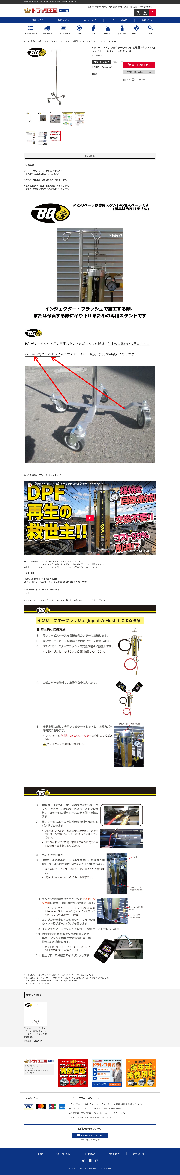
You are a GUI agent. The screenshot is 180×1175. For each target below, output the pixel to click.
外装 (93, 34)
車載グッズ (136, 34)
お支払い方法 (64, 20)
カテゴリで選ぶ (31, 34)
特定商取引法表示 (63, 1154)
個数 (94, 74)
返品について (138, 1154)
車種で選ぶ (47, 34)
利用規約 (39, 1154)
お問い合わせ (148, 20)
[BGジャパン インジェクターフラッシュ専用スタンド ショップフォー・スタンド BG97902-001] (35, 1014)
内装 (79, 34)
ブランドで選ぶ (64, 34)
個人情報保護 (90, 1154)
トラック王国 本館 (119, 20)
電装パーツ (108, 34)
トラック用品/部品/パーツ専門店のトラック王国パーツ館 (92, 1169)
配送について (90, 20)
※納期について (117, 62)
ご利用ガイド (37, 20)
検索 (150, 33)
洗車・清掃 (122, 34)
